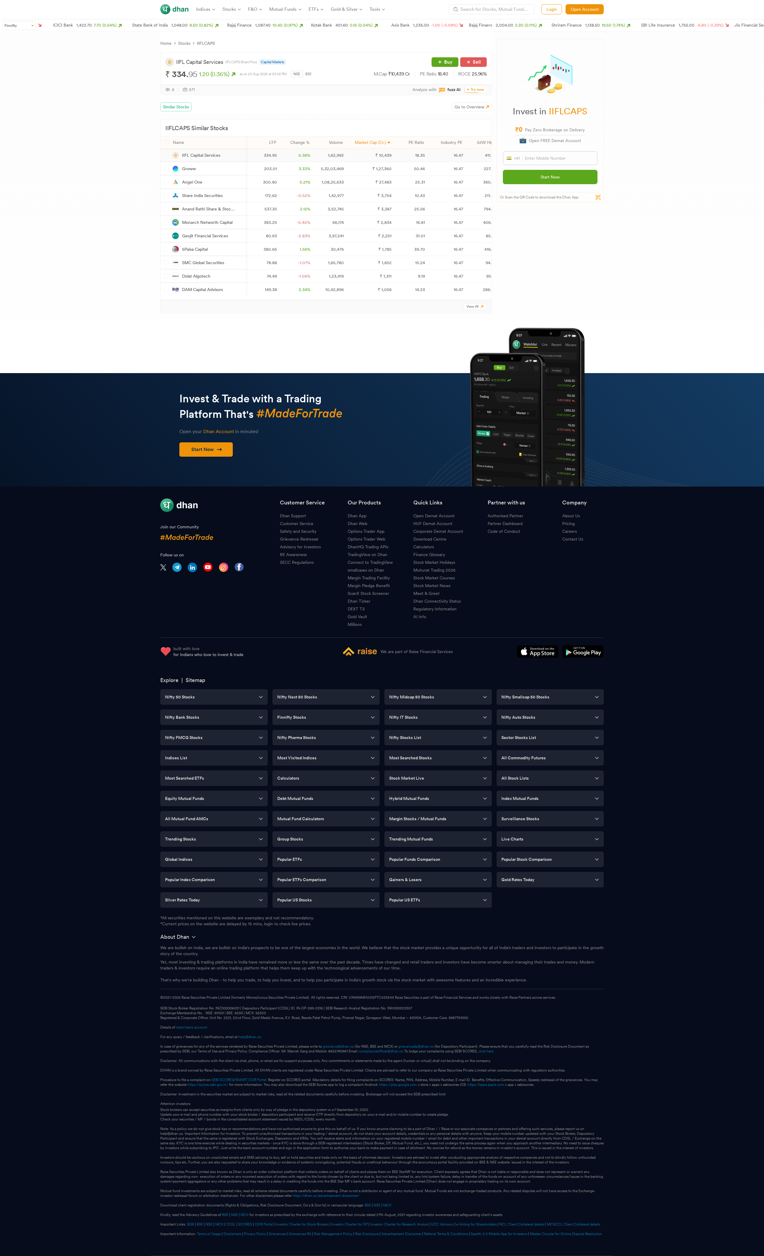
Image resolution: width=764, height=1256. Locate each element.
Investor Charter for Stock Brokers (302, 1224)
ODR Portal (264, 1224)
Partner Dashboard (505, 523)
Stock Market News (431, 585)
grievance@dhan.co (338, 1046)
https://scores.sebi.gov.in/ (207, 1085)
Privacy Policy (255, 1234)
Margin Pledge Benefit (369, 585)
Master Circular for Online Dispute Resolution (566, 1234)
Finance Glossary (429, 554)
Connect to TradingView (370, 562)
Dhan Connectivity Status (437, 601)
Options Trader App (366, 531)
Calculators (423, 546)
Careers (569, 531)
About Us (571, 515)
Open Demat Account (434, 515)
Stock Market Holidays (434, 562)
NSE (296, 74)
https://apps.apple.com (486, 1085)
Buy (448, 62)
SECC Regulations (297, 562)
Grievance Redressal (299, 539)
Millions (355, 624)
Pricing (568, 523)
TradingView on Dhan (367, 554)
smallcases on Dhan (366, 570)
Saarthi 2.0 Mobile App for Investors (499, 1234)
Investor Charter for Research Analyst (399, 1224)
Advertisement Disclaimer (401, 1234)
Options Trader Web (366, 539)
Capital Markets (272, 62)
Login (551, 9)
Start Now (550, 177)
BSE (308, 74)
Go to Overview (469, 106)
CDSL (230, 1224)
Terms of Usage (209, 1234)
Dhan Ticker (359, 601)
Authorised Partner (505, 515)
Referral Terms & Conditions (446, 1234)
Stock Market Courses (434, 577)
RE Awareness (293, 554)
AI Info (419, 616)
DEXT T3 (356, 609)
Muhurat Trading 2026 (434, 570)
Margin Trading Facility (369, 577)
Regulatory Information (435, 609)
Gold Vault (357, 616)
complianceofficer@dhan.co (381, 1051)
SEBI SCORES (223, 1080)
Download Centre (429, 539)
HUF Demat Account (432, 523)
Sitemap (195, 680)
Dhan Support (293, 515)
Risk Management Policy (333, 1234)
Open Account (585, 9)
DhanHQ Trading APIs (368, 546)
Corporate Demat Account (438, 531)
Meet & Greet (426, 593)
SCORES (245, 1224)
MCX (387, 1205)
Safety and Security (298, 531)
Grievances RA (300, 1234)
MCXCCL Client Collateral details (573, 1224)
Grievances (277, 1234)
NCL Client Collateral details (521, 1224)
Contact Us (572, 539)
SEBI (190, 1224)
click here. (486, 1051)
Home (166, 43)
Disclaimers (232, 1234)
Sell (477, 62)
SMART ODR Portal (250, 1080)
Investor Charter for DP (349, 1224)
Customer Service (296, 523)
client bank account (191, 1027)
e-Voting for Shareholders (476, 1224)
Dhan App (357, 515)
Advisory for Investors (300, 546)
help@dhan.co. (250, 1037)
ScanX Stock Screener (368, 593)
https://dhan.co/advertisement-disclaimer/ (326, 1196)
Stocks (184, 43)
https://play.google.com (398, 1085)
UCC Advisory (442, 1224)
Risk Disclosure (367, 1234)
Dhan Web (357, 523)
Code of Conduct (504, 531)
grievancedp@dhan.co (416, 1046)
